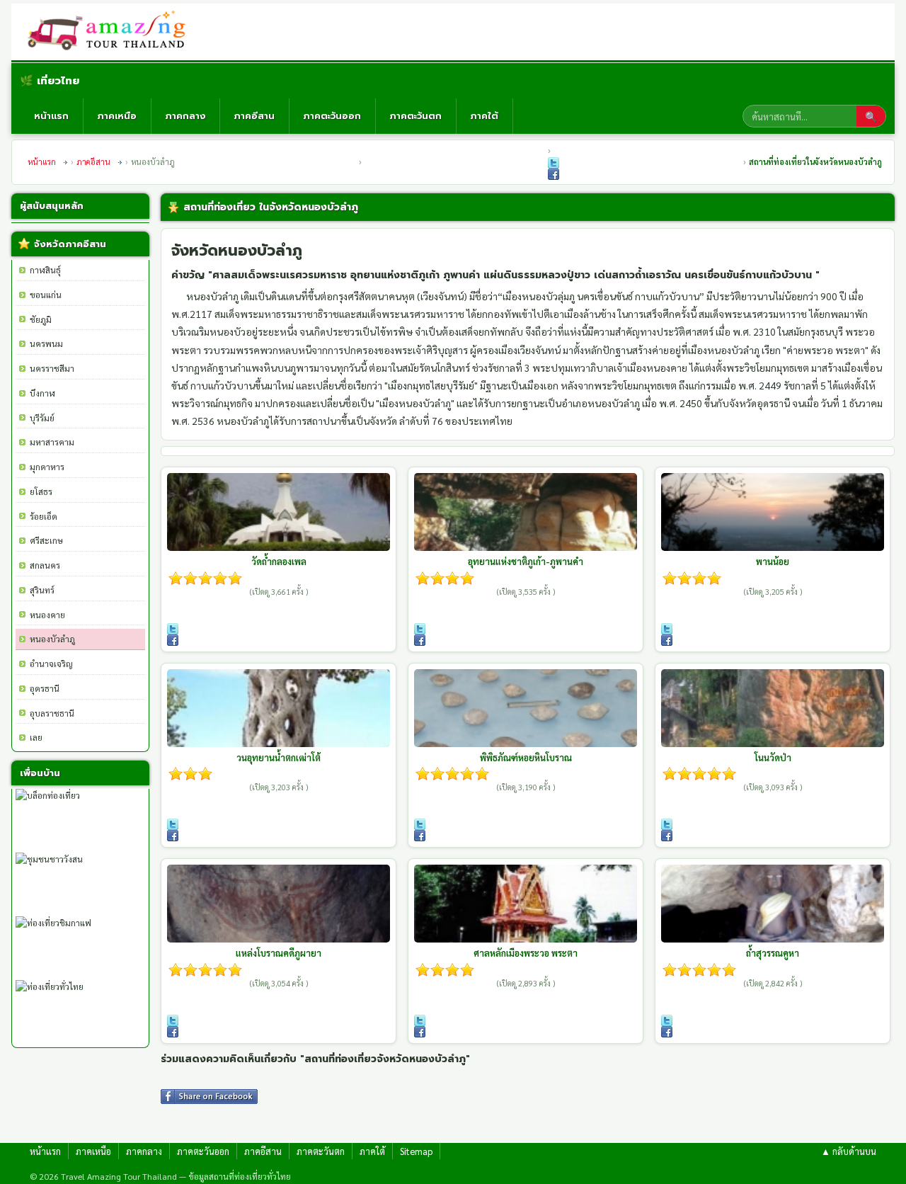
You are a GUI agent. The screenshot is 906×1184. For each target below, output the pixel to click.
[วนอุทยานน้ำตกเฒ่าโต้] (278, 708)
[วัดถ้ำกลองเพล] (278, 512)
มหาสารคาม (52, 442)
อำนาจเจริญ (51, 663)
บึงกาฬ (42, 393)
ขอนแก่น (46, 294)
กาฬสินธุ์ (45, 269)
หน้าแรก (51, 116)
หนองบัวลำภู (52, 638)
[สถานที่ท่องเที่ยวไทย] (112, 32)
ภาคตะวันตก (416, 116)
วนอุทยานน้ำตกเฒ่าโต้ (278, 757)
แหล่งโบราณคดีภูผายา (278, 953)
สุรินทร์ (42, 590)
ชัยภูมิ (41, 319)
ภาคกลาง (185, 116)
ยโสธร (41, 491)
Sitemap (416, 1151)
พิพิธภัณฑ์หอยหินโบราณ (526, 757)
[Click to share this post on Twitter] (553, 163)
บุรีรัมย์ (42, 417)
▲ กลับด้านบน (848, 1151)
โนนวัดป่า (773, 757)
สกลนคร (45, 565)
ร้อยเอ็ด (43, 516)
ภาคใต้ (484, 116)
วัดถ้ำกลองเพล (278, 561)
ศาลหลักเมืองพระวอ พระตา (526, 953)
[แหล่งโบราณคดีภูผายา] (278, 904)
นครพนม (46, 343)
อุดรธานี (44, 688)
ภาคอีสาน (254, 116)
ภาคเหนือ (117, 116)
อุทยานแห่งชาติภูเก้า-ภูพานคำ (525, 561)
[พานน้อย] (772, 512)
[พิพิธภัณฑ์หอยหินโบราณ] (525, 708)
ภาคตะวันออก (332, 116)
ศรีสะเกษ (46, 540)
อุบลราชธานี (52, 713)
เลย (36, 737)
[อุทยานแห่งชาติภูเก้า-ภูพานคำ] (525, 512)
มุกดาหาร (47, 466)
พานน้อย (772, 561)
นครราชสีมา (52, 368)
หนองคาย (47, 614)
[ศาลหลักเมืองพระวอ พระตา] (525, 904)
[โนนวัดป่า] (772, 708)
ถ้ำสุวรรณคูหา (772, 953)
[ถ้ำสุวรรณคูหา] (772, 904)
